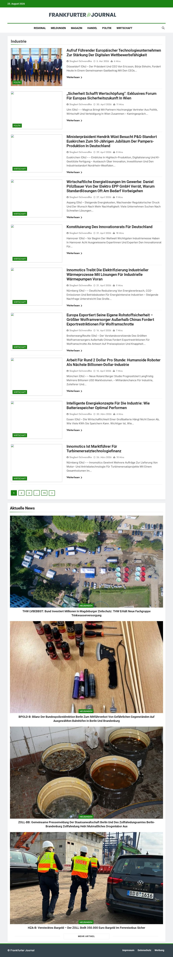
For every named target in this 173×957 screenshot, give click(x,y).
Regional (40, 28)
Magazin (76, 28)
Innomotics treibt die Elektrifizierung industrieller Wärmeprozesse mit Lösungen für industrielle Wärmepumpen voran (108, 274)
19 (44, 493)
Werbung (159, 950)
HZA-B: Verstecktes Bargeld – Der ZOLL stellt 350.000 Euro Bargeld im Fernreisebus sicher (86, 927)
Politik (107, 28)
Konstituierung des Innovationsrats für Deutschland (109, 227)
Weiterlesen (73, 77)
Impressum (128, 950)
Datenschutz (144, 950)
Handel (92, 28)
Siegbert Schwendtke (80, 61)
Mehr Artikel (86, 936)
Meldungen (58, 28)
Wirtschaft (124, 28)
